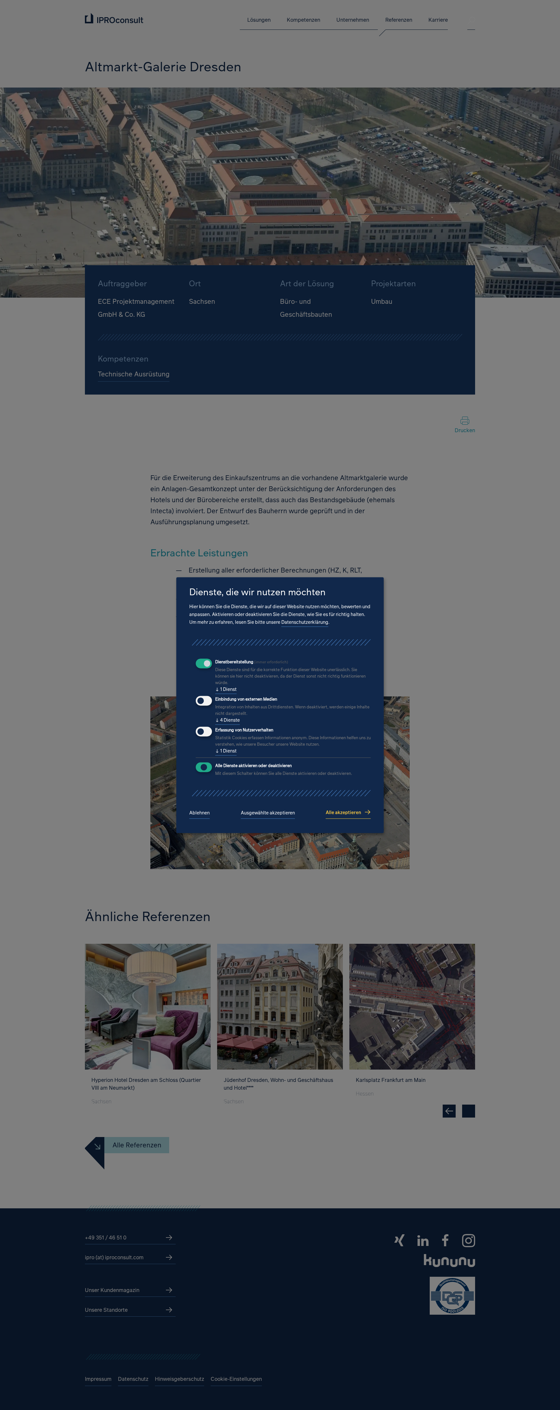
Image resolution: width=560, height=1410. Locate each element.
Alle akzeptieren (343, 812)
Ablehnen (199, 813)
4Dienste (227, 720)
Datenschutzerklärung (304, 622)
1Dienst (226, 689)
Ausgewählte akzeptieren (268, 813)
